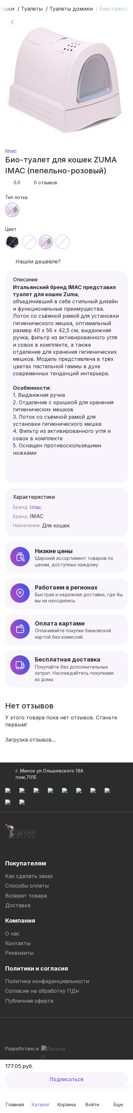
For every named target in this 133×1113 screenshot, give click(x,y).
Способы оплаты (27, 885)
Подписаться (66, 1079)
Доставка (17, 905)
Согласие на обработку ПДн (42, 991)
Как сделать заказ (29, 876)
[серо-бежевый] (63, 242)
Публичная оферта (29, 1001)
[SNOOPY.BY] (20, 831)
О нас (12, 933)
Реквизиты (19, 953)
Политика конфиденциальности (47, 981)
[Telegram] (10, 1030)
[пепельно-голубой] (29, 242)
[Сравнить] (113, 22)
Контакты (17, 943)
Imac (11, 151)
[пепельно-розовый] (46, 242)
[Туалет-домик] (12, 210)
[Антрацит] (12, 242)
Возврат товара (26, 895)
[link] (12, 22)
